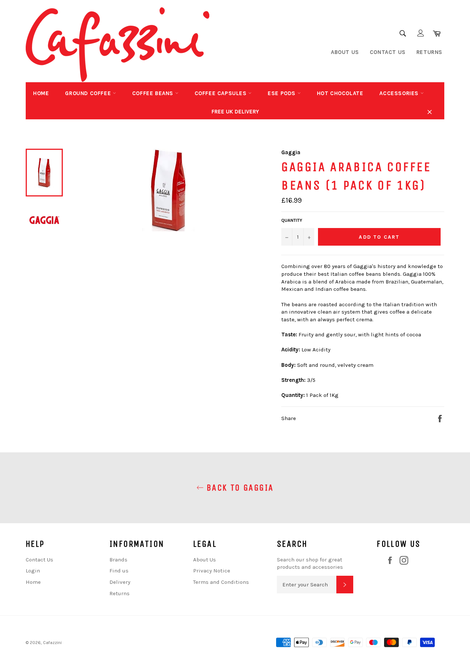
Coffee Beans (153, 93)
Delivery (119, 582)
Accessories (399, 93)
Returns (429, 52)
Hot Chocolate (340, 93)
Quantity (291, 220)
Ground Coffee (88, 93)
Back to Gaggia (239, 487)
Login (33, 570)
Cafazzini (52, 642)
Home (41, 93)
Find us (119, 570)
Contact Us (388, 52)
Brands (118, 559)
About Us (345, 52)
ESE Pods (282, 93)
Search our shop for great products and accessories (310, 563)
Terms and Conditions (221, 582)
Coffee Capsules (222, 93)
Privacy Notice (211, 570)
